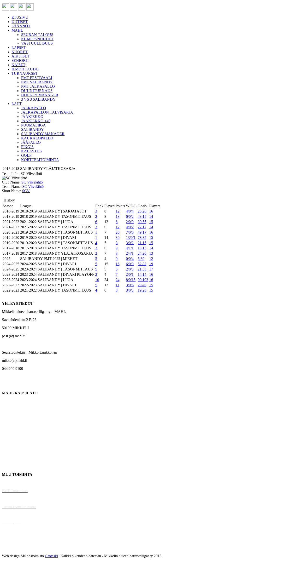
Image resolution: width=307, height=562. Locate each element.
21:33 (142, 269)
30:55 (142, 222)
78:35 (142, 237)
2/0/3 (130, 269)
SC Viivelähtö (32, 182)
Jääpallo (8, 450)
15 (151, 222)
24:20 (142, 253)
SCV (26, 191)
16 (151, 211)
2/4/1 (130, 253)
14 (151, 216)
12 (117, 211)
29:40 (142, 285)
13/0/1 (131, 237)
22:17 (142, 227)
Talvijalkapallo (13, 442)
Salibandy (9, 426)
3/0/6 (130, 285)
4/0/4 (130, 211)
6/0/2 (130, 216)
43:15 (142, 216)
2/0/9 (130, 222)
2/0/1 (130, 274)
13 (151, 253)
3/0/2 (130, 243)
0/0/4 (130, 259)
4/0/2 (130, 227)
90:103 (143, 280)
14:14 (142, 274)
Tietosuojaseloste (15, 548)
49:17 (142, 232)
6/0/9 (130, 264)
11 (117, 285)
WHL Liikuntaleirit (17, 515)
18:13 (142, 248)
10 (97, 280)
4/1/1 (130, 248)
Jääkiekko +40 (13, 466)
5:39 (141, 259)
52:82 (142, 264)
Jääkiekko (9, 409)
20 (117, 232)
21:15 (142, 243)
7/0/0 (130, 232)
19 (151, 264)
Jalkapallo (9, 417)
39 (117, 237)
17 (151, 269)
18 (117, 216)
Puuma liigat (11, 458)
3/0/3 (130, 290)
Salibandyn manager (17, 434)
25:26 (142, 211)
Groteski (51, 556)
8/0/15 (131, 280)
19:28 (142, 290)
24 (117, 280)
